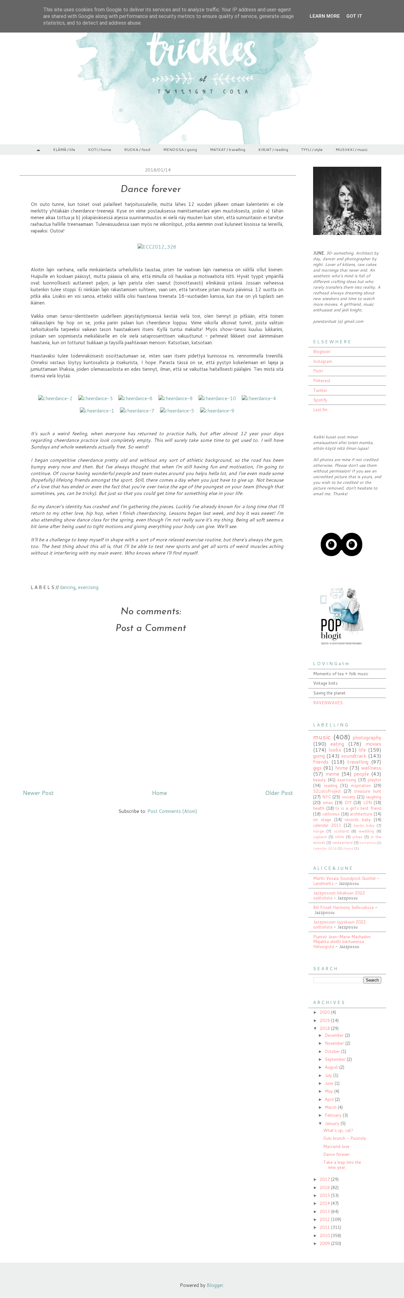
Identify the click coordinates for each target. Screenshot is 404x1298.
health (318, 808)
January (333, 1123)
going (319, 755)
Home (159, 793)
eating (337, 743)
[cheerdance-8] (176, 398)
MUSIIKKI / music (352, 149)
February (334, 1115)
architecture (361, 814)
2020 (325, 1012)
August (332, 1067)
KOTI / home (99, 149)
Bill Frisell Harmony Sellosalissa (343, 907)
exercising (88, 587)
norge (318, 831)
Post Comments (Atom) (172, 811)
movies (373, 743)
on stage (322, 819)
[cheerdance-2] (55, 398)
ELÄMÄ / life (64, 149)
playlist (374, 780)
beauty (319, 780)
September (336, 1059)
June (330, 1083)
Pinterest (321, 380)
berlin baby (364, 825)
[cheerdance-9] (217, 410)
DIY (348, 802)
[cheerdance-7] (137, 410)
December (335, 1035)
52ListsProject (327, 791)
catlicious (331, 814)
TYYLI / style (312, 149)
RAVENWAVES (328, 703)
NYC (326, 797)
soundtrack (353, 755)
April (330, 1099)
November (335, 1043)
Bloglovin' (322, 351)
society (348, 797)
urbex (357, 836)
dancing (67, 587)
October (333, 1051)
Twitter (320, 390)
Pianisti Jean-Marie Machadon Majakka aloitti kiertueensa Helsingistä (342, 941)
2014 (325, 1203)
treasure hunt (367, 791)
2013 (325, 1211)
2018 (325, 1028)
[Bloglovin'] (341, 571)
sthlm (339, 836)
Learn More (325, 16)
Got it (354, 16)
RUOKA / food (137, 149)
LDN (367, 802)
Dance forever (336, 1154)
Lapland (320, 836)
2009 (325, 1243)
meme (332, 773)
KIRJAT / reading (273, 149)
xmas (328, 802)
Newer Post (38, 793)
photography (367, 737)
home (341, 767)
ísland (348, 848)
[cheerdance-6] (136, 398)
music (322, 737)
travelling (357, 761)
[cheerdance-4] (259, 398)
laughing (373, 797)
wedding (366, 831)
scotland (341, 831)
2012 (325, 1219)
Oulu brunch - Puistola (344, 1138)
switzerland (342, 842)
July (329, 1075)
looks (335, 749)
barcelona (367, 842)
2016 (325, 1187)
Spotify (320, 400)
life (362, 749)
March (331, 1107)
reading (330, 785)
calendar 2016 (325, 848)
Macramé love (336, 1146)
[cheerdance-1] (97, 410)
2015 (325, 1195)
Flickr (318, 371)
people (361, 773)
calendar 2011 (327, 825)
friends (321, 761)
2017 (325, 1179)
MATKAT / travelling (227, 149)
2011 (325, 1227)
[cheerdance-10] (217, 398)
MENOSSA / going (180, 149)
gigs (317, 767)
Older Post (279, 793)
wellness (371, 767)
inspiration (361, 785)
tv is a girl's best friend (358, 808)
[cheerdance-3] (95, 398)
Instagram (322, 361)
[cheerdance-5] (177, 410)
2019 (325, 1020)
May (329, 1091)
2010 (325, 1235)
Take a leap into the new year (342, 1164)
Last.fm (320, 409)
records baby (358, 819)
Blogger (215, 1285)
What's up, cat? (338, 1130)
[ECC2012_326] (157, 246)
